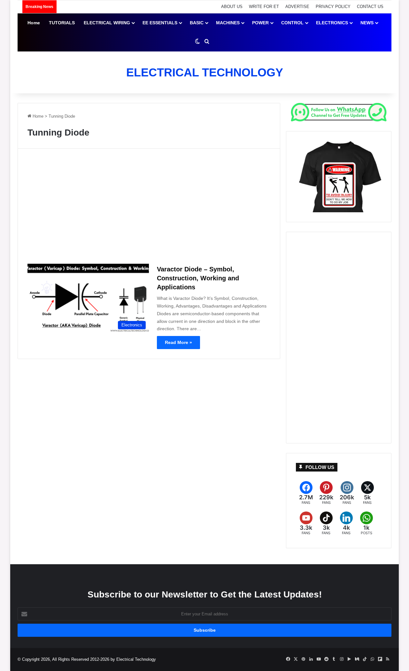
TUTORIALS (62, 22)
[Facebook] (306, 493)
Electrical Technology (136, 659)
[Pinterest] (326, 493)
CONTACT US (370, 6)
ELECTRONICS (332, 22)
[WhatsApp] (366, 523)
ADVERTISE (297, 6)
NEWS (367, 22)
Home (33, 22)
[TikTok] (326, 523)
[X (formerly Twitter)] (367, 493)
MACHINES (228, 22)
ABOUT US (232, 6)
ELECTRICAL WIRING (107, 22)
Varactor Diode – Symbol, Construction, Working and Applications (198, 278)
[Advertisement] (148, 209)
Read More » (178, 342)
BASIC (197, 22)
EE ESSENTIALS (160, 22)
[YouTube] (306, 523)
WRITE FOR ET (264, 6)
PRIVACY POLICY (333, 6)
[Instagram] (346, 493)
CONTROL (292, 22)
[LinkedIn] (346, 523)
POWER (260, 22)
